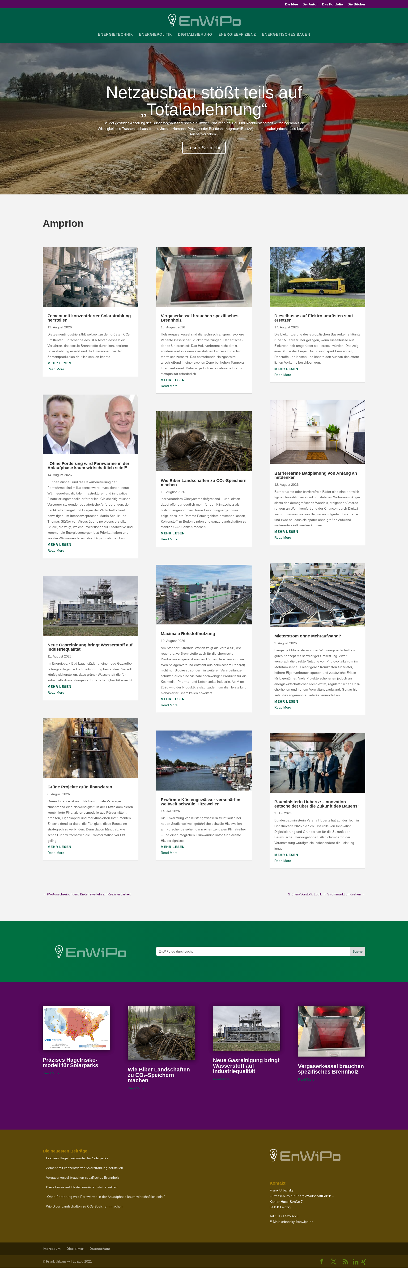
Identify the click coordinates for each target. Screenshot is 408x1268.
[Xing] (364, 1262)
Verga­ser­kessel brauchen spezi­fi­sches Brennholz (199, 318)
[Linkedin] (356, 1262)
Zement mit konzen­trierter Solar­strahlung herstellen (89, 318)
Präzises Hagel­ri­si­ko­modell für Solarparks (70, 1062)
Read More (55, 369)
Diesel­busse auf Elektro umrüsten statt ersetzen (313, 318)
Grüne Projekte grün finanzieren (79, 787)
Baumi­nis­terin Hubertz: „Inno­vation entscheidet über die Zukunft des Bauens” (317, 803)
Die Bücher (356, 4)
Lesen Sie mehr (204, 147)
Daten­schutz (99, 1249)
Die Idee (291, 4)
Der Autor (310, 4)
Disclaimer (75, 1249)
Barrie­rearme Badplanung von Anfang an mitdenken (315, 475)
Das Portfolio (332, 4)
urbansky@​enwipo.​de (297, 1222)
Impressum (51, 1249)
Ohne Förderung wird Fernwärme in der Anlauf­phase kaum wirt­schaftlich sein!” (88, 465)
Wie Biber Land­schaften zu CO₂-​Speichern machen (203, 482)
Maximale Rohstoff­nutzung (188, 633)
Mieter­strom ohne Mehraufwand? (307, 636)
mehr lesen (59, 363)
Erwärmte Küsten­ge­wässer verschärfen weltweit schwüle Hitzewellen (200, 801)
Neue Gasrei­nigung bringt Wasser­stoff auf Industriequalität (89, 647)
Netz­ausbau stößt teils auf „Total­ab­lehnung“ (204, 101)
